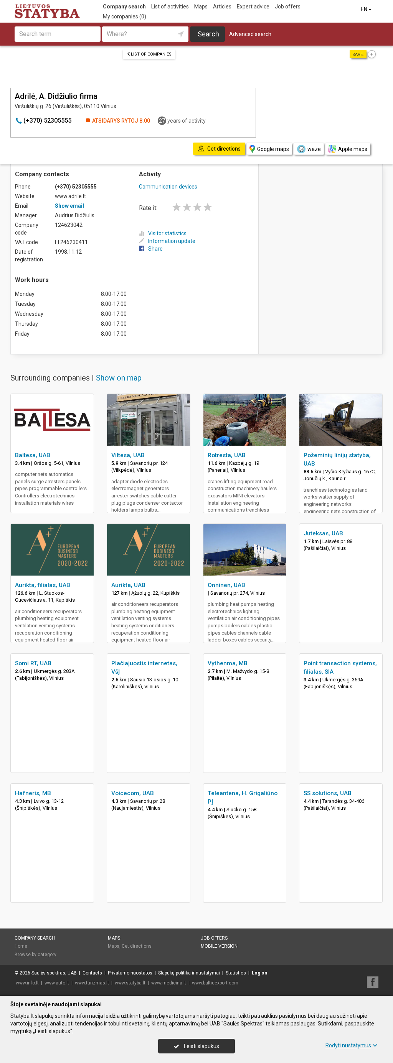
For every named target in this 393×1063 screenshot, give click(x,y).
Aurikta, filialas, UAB (42, 585)
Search (208, 34)
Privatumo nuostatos (130, 973)
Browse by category (35, 954)
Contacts (92, 973)
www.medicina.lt (168, 983)
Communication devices (168, 187)
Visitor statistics (167, 233)
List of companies (151, 54)
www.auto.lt (57, 983)
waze (314, 149)
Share (155, 249)
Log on (259, 973)
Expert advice (253, 6)
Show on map (119, 377)
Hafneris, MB (33, 793)
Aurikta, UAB (128, 585)
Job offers (288, 6)
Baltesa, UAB (32, 455)
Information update (171, 241)
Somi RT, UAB (33, 663)
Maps (201, 6)
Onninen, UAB (226, 585)
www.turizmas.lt (92, 983)
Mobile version (219, 946)
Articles (222, 6)
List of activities (170, 6)
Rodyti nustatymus (348, 1045)
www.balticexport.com (215, 983)
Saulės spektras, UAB (54, 973)
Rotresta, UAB (227, 455)
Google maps (273, 149)
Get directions (137, 946)
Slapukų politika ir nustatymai (189, 973)
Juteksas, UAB (323, 533)
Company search (124, 6)
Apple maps (352, 149)
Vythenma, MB (228, 663)
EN (364, 9)
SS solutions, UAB (328, 793)
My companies (124, 16)
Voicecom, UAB (132, 793)
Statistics (236, 973)
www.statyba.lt (130, 983)
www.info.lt (27, 983)
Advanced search (250, 34)
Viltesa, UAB (128, 455)
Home (21, 946)
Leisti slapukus (201, 1046)
